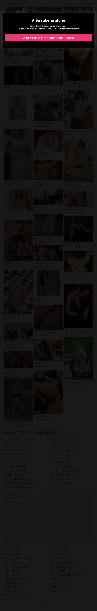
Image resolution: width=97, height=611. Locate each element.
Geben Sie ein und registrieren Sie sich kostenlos (48, 37)
